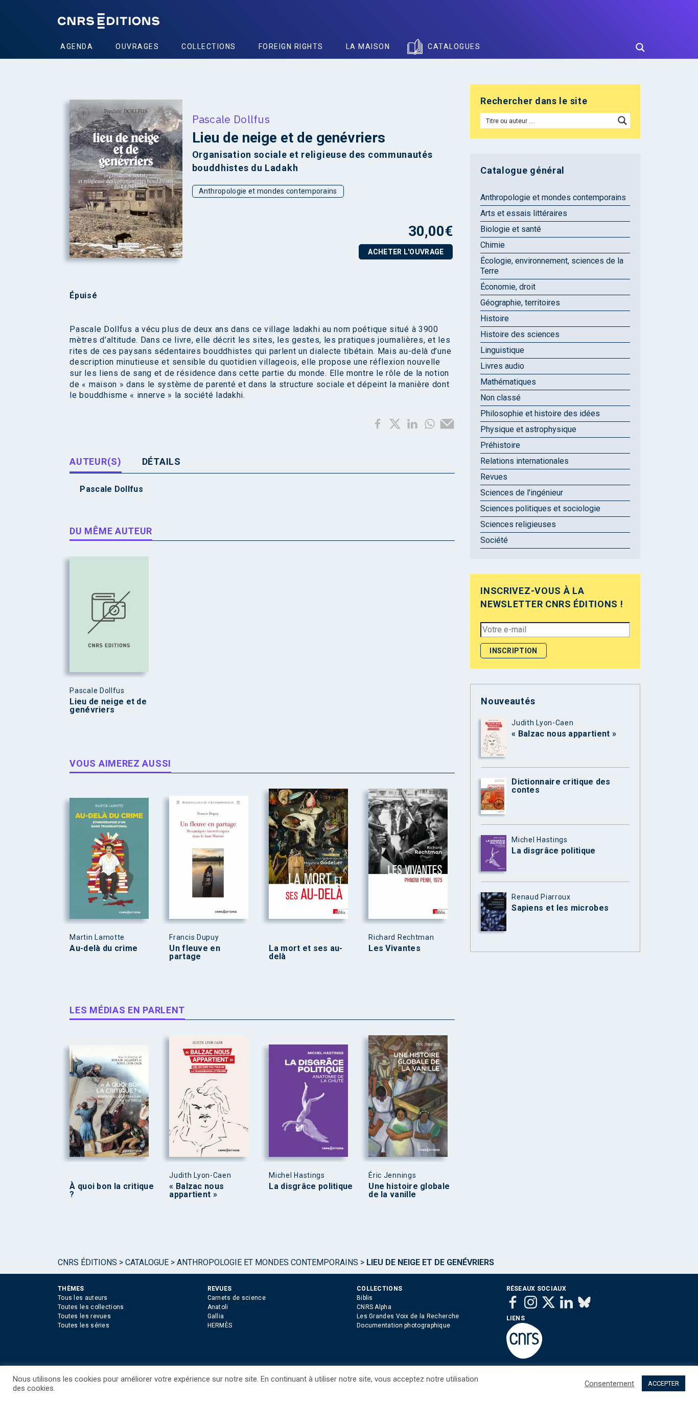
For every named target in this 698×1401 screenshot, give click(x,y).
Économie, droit (508, 287)
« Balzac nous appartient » (196, 1190)
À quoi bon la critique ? (111, 1190)
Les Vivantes (394, 948)
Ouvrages (137, 46)
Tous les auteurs (83, 1297)
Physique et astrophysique (528, 429)
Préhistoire (500, 445)
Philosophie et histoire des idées (540, 413)
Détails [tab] (161, 461)
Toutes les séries (83, 1325)
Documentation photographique (403, 1325)
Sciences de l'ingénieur (521, 492)
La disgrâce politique (311, 1186)
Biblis (365, 1297)
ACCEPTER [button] (663, 1383)
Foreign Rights (291, 46)
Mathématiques (508, 382)
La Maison (368, 46)
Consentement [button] (609, 1383)
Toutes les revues (84, 1316)
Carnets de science (236, 1297)
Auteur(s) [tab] (95, 461)
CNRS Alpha (374, 1307)
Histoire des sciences (520, 334)
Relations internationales (524, 461)
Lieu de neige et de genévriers (108, 706)
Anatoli (217, 1307)
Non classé (500, 397)
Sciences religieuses (518, 524)
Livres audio (502, 366)
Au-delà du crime (103, 948)
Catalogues (454, 46)
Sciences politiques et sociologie (540, 508)
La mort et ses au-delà (305, 952)
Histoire (494, 318)
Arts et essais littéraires (523, 213)
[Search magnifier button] (640, 47)
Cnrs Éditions (87, 1262)
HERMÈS (219, 1325)
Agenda (76, 46)
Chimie (492, 245)
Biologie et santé (510, 229)
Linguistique (502, 350)
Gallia (215, 1316)
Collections (208, 46)
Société (494, 540)
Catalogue (147, 1262)
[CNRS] (524, 1356)
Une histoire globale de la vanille (409, 1190)
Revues (493, 477)
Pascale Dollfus (231, 119)
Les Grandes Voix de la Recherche (408, 1316)
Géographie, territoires (520, 302)
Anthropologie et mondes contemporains (268, 191)
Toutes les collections (91, 1307)
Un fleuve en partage (194, 952)
